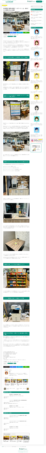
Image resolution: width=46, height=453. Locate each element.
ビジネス (15, 36)
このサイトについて (20, 450)
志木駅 (17, 361)
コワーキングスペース (4, 5)
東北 (12, 361)
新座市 (10, 361)
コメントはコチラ (39, 1)
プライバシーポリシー (26, 450)
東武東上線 (15, 361)
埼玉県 (8, 361)
